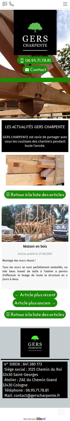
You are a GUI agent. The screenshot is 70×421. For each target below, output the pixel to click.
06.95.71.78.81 (37, 390)
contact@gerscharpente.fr (37, 395)
